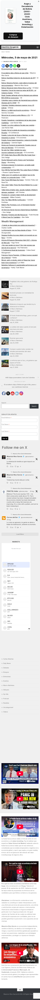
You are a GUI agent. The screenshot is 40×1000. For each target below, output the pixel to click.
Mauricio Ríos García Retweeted (22, 453)
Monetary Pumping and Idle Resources (14, 215)
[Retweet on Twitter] (11, 453)
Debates (6, 668)
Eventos (6, 681)
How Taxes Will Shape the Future (12, 180)
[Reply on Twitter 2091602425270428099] (8, 483)
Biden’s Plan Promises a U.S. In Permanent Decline (18, 205)
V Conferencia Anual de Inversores (13, 250)
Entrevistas (7, 676)
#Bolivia (9, 494)
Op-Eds (5, 694)
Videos (5, 712)
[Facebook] (3, 65)
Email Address (6, 417)
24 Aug (9, 459)
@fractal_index (23, 491)
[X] (7, 65)
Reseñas (6, 703)
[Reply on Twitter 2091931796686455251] (8, 527)
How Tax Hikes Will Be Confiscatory (13, 200)
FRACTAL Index (12, 491)
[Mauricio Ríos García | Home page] (14, 47)
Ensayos (6, 672)
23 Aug (9, 477)
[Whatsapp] (14, 65)
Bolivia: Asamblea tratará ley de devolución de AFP (18, 78)
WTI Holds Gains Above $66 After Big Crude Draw (18, 155)
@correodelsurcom (26, 517)
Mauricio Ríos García (10, 61)
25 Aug (32, 491)
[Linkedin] (11, 65)
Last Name (5, 431)
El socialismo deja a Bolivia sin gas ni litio (14, 73)
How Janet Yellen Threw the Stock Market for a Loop (19, 185)
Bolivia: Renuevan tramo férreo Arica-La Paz (16, 88)
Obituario (6, 690)
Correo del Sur (12, 517)
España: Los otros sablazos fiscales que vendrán (17, 125)
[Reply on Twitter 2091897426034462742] (8, 466)
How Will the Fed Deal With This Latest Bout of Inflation (19, 170)
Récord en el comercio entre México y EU (15, 115)
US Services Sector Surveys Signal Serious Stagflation (19, 210)
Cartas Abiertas (8, 659)
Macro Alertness (8, 685)
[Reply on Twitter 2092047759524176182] (8, 509)
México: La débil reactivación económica (15, 110)
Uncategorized (8, 707)
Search (3, 403)
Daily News (5, 52)
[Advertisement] (20, 738)
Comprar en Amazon (13, 36)
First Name (5, 424)
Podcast (6, 698)
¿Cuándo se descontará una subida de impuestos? (18, 225)
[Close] (38, 1)
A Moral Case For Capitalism (10, 217)
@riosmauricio (29, 456)
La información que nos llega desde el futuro (16, 230)
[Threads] (18, 65)
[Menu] (37, 47)
